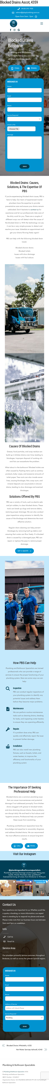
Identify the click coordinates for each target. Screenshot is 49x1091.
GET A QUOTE (23, 550)
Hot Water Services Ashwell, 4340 (29, 1049)
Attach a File (11, 125)
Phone (9, 105)
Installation (17, 746)
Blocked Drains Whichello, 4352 (19, 1045)
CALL (17, 68)
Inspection (17, 688)
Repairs (16, 729)
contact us (34, 209)
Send (25, 166)
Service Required (12, 115)
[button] (8, 888)
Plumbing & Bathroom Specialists (14, 1072)
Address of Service (11, 1004)
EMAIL (34, 68)
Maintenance (18, 708)
